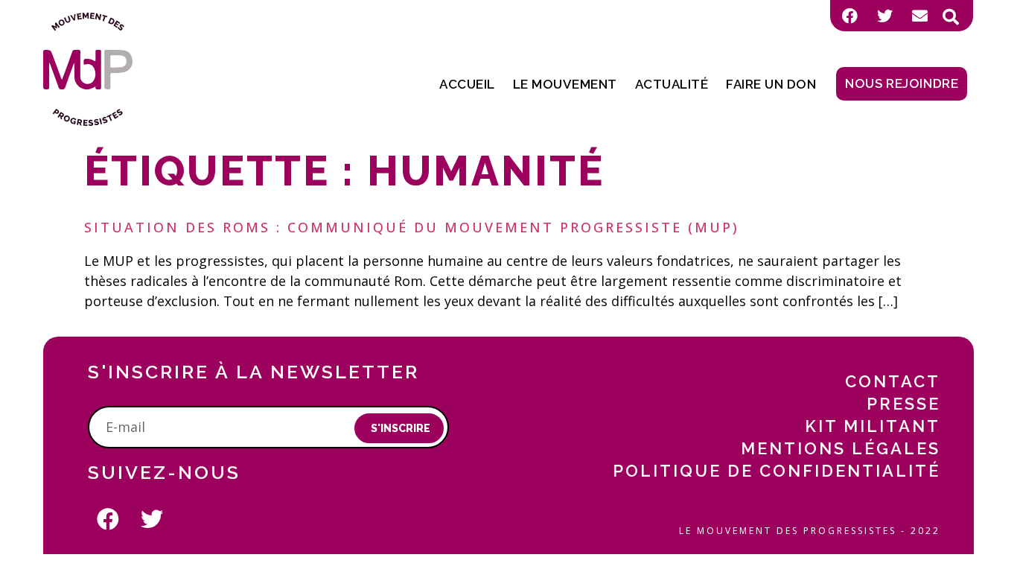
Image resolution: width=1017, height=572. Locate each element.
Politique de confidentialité (776, 470)
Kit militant (872, 426)
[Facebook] (849, 15)
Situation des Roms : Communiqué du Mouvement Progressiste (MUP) (411, 227)
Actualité (672, 84)
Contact (892, 381)
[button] (951, 17)
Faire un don (771, 84)
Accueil (467, 84)
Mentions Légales (840, 448)
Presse (903, 403)
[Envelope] (919, 15)
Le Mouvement (565, 84)
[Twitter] (884, 15)
